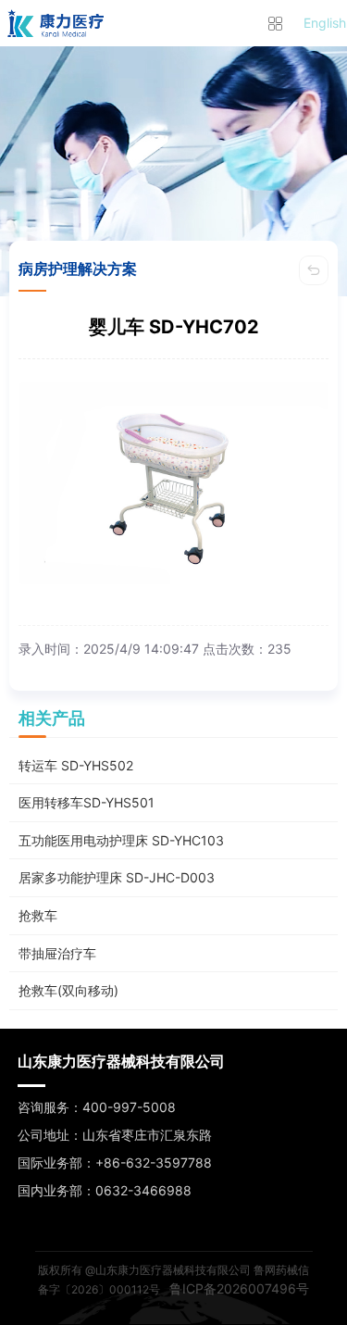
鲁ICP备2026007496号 (239, 1288)
